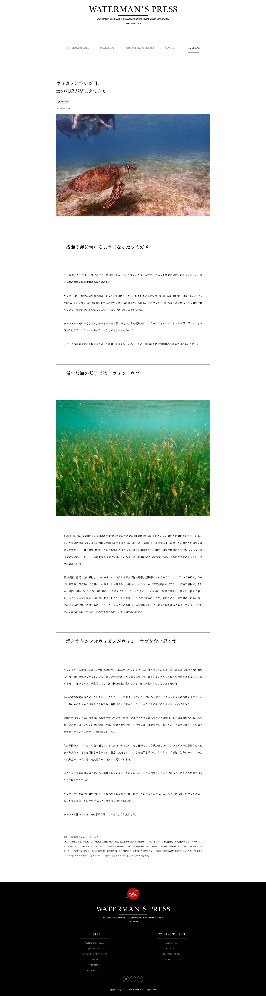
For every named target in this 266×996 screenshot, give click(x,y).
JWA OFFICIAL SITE (171, 959)
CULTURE (194, 47)
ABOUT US (171, 942)
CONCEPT (171, 47)
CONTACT (171, 948)
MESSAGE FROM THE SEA (140, 47)
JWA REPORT (107, 47)
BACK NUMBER (95, 970)
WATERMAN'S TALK (78, 47)
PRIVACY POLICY (171, 954)
